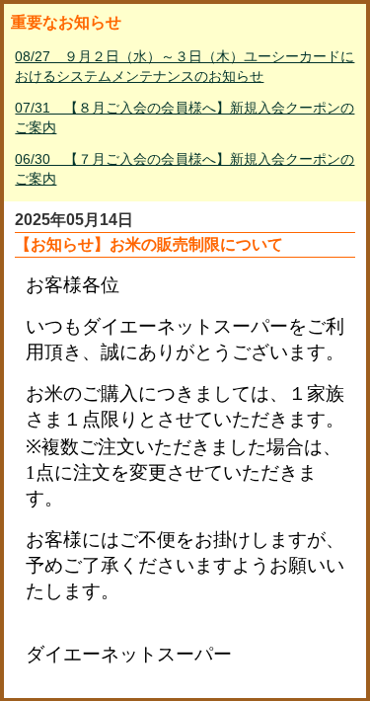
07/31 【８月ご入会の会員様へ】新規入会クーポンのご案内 (184, 117)
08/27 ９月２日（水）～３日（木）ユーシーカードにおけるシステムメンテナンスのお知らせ (184, 66)
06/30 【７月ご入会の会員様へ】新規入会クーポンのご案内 (184, 169)
